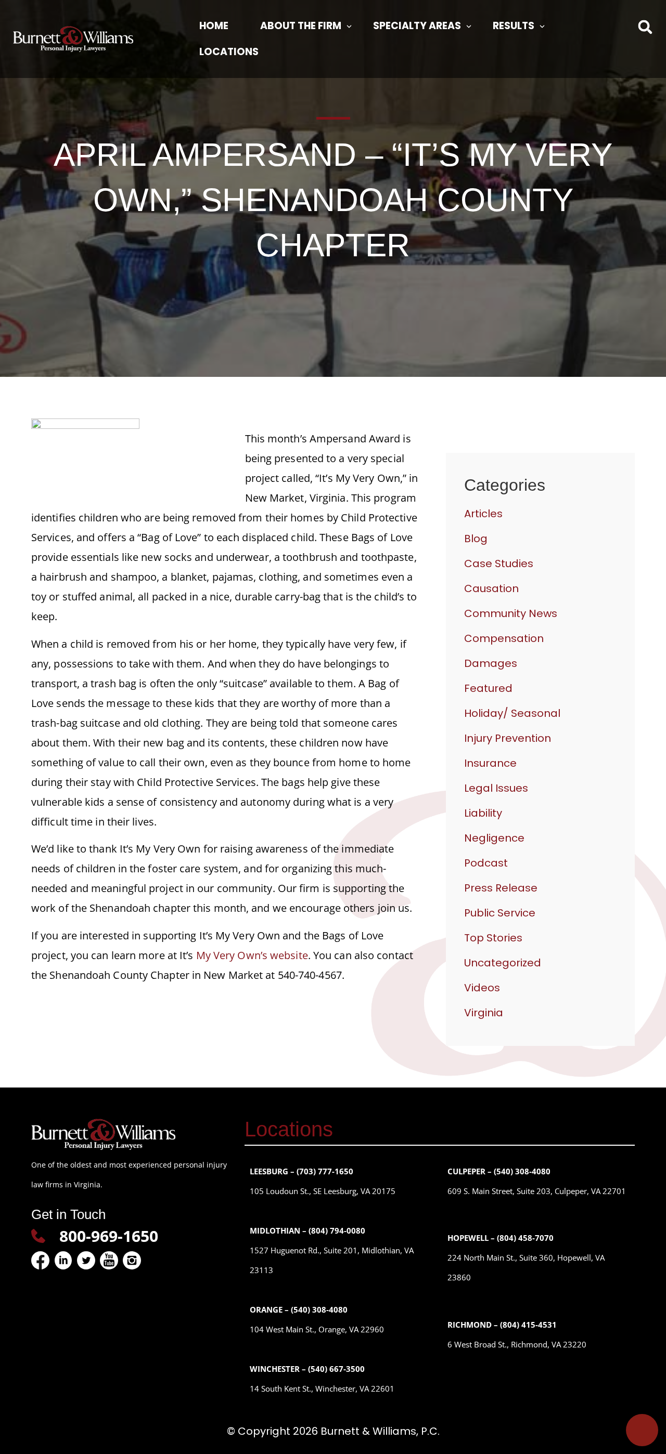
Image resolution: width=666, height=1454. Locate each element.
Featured (488, 688)
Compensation (504, 638)
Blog (476, 538)
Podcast (486, 863)
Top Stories (493, 938)
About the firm (300, 26)
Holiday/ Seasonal (512, 713)
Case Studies (498, 563)
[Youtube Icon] (109, 1260)
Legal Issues (496, 788)
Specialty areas (417, 26)
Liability (483, 813)
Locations (229, 52)
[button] (645, 26)
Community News (510, 613)
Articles (483, 513)
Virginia (483, 1012)
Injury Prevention (507, 738)
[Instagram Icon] (132, 1260)
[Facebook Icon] (40, 1260)
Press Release (500, 888)
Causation (491, 588)
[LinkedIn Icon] (63, 1260)
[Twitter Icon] (86, 1260)
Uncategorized (502, 962)
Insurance (490, 763)
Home (213, 26)
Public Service (499, 913)
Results (513, 26)
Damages (490, 663)
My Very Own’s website (252, 955)
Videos (482, 987)
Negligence (494, 838)
